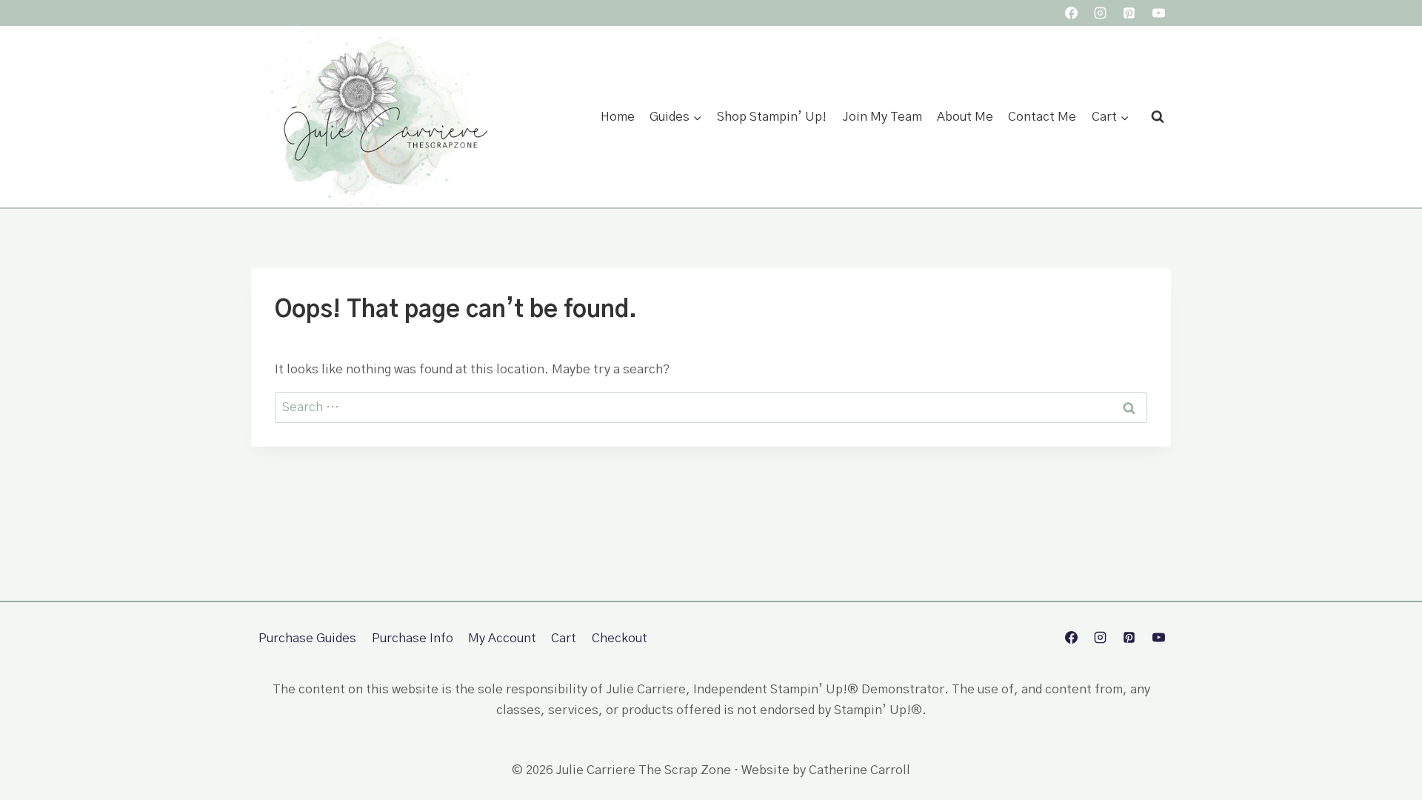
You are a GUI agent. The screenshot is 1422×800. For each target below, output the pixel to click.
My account (502, 638)
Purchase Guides (307, 638)
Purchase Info (412, 638)
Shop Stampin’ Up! (772, 116)
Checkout (619, 638)
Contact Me (1042, 116)
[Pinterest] (1129, 13)
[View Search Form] (1157, 117)
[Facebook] (1071, 13)
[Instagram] (1100, 13)
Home (618, 116)
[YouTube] (1158, 13)
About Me (965, 116)
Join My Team (882, 116)
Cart (563, 638)
